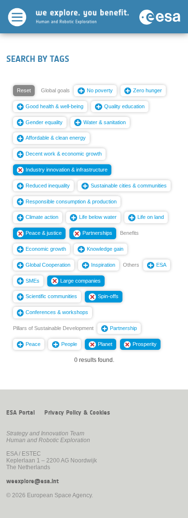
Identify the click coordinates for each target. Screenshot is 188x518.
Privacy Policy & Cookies (77, 413)
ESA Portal (20, 413)
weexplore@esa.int (32, 481)
